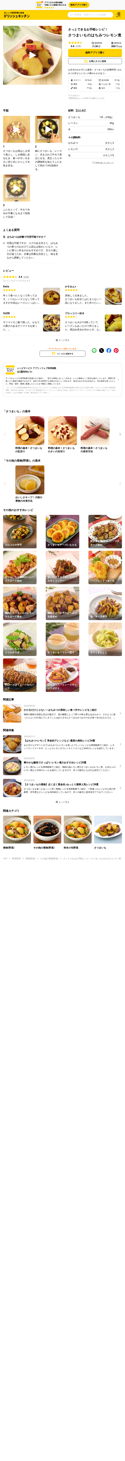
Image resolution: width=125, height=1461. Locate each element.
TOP (5, 858)
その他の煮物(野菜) (49, 858)
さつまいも (74, 117)
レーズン (73, 123)
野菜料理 (16, 858)
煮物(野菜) (30, 858)
